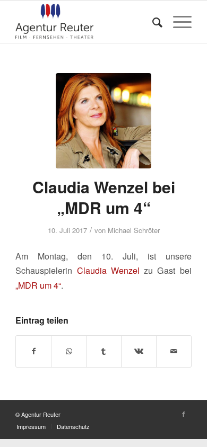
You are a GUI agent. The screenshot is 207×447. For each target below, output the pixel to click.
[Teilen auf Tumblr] (104, 351)
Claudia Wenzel (108, 270)
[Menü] (177, 22)
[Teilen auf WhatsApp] (68, 351)
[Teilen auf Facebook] (33, 351)
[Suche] (152, 22)
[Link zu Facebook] (184, 414)
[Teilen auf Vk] (139, 351)
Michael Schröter (134, 230)
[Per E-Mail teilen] (174, 351)
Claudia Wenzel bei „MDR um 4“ (103, 197)
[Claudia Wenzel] (103, 120)
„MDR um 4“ (38, 285)
